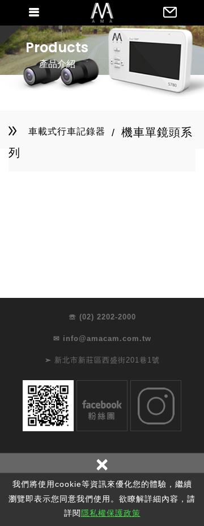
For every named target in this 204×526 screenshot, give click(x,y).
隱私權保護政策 (111, 512)
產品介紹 (57, 64)
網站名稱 (102, 12)
